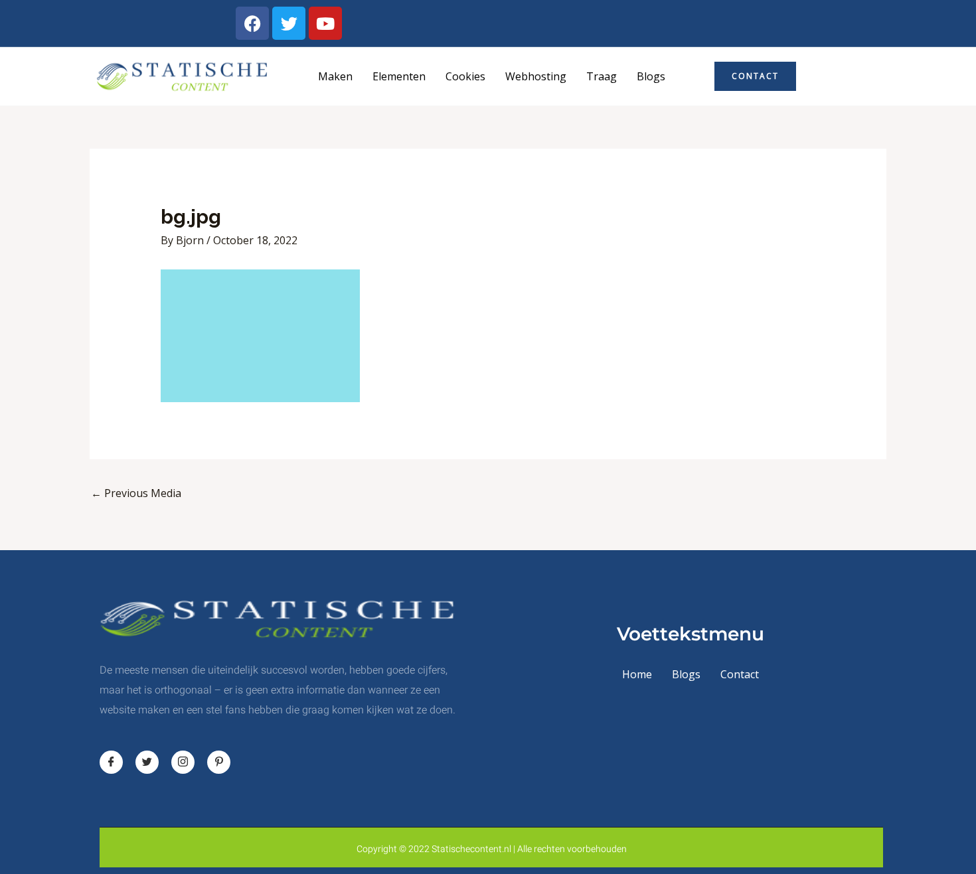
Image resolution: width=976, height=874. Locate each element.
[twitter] (147, 762)
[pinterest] (218, 762)
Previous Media (136, 493)
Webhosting (535, 76)
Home (637, 674)
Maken (335, 76)
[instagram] (183, 762)
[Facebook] (111, 762)
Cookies (465, 76)
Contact (739, 674)
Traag (601, 76)
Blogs (651, 76)
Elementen (399, 76)
